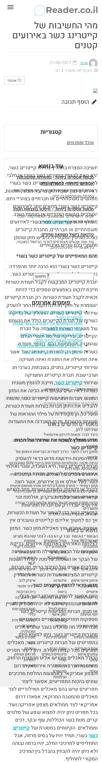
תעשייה (29, 666)
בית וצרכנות (25, 592)
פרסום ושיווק (24, 654)
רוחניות (29, 660)
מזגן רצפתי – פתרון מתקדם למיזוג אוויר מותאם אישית (54, 486)
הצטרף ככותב (87, 389)
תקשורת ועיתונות (60, 674)
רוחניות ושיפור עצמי (86, 668)
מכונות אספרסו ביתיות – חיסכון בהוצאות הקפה (53, 209)
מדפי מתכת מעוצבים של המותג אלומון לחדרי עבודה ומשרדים (56, 505)
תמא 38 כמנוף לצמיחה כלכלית (73, 514)
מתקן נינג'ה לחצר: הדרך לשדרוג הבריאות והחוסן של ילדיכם (57, 454)
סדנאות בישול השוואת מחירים (67, 235)
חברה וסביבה (25, 597)
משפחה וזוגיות (86, 637)
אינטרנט (60, 580)
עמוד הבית (58, 649)
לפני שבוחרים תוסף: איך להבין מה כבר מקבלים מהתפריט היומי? (45, 315)
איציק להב (27, 580)
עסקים (30, 649)
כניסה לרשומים (57, 389)
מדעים (61, 626)
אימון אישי (89, 552)
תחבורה (60, 666)
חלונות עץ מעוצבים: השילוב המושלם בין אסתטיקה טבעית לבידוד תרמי (51, 337)
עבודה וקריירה (86, 649)
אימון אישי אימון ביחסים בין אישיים (84, 586)
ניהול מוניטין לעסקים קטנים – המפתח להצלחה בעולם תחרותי (55, 443)
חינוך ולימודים (24, 603)
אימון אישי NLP (85, 569)
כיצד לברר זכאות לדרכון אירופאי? (70, 435)
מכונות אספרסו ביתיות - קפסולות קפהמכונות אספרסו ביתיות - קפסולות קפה (55, 180)
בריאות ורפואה (86, 597)
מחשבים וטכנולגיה (28, 629)
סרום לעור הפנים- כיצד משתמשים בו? (52, 352)
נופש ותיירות (56, 637)
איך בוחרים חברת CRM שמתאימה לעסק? (49, 346)
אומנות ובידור (56, 546)
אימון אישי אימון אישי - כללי (22, 572)
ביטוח (62, 592)
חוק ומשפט (88, 603)
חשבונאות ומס (23, 609)
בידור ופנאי (26, 586)
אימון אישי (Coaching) (57, 555)
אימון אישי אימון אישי (53, 572)
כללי (31, 614)
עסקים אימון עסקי (88, 657)
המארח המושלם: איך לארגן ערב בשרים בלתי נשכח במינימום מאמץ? (47, 326)
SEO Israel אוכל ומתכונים (84, 543)
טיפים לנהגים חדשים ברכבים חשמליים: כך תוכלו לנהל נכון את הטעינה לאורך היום (56, 494)
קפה (63, 660)
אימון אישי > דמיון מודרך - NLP (24, 557)
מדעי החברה (88, 626)
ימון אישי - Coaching (58, 617)
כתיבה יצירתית (23, 620)
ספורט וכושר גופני (25, 640)
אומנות (29, 541)
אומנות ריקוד (24, 546)
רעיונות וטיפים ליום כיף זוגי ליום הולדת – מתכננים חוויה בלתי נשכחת (54, 477)
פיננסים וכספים (54, 654)
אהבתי (12, 80)
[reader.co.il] (51, 7)
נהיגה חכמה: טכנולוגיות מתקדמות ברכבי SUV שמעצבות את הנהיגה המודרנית (53, 466)
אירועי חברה (57, 586)
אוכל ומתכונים (80, 142)
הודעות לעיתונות (53, 597)
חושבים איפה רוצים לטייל (56, 606)
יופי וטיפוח (89, 614)
